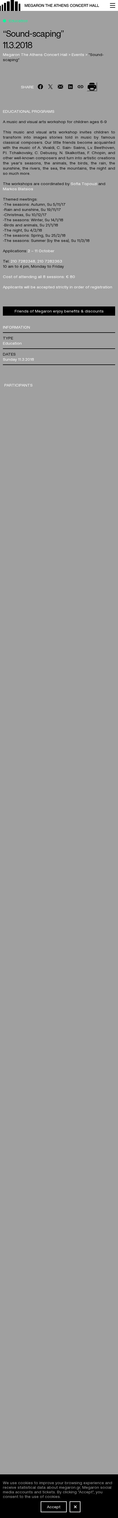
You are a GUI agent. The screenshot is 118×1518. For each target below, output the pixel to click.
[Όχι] (75, 1506)
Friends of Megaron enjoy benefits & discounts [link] (59, 310)
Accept (53, 1506)
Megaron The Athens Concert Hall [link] (35, 54)
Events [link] (78, 54)
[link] (52, 5)
